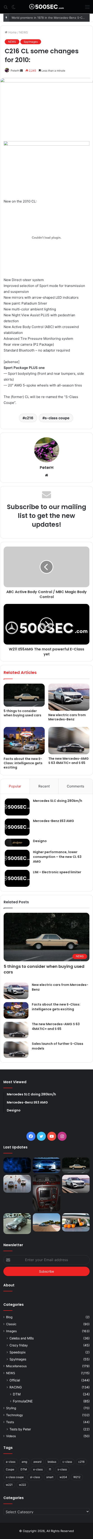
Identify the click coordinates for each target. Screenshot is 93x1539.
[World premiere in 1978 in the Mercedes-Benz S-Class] (17, 1184)
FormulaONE (23, 1401)
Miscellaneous (16, 1366)
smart (49, 1477)
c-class (67, 1461)
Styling (11, 1408)
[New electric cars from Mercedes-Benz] (68, 697)
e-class (38, 1469)
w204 (63, 1477)
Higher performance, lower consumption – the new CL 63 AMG (57, 857)
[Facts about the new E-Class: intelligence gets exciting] (24, 740)
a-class (10, 1461)
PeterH (15, 70)
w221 (9, 1484)
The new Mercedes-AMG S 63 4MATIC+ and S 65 (68, 760)
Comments (75, 786)
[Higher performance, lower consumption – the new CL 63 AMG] (17, 858)
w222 (22, 1484)
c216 (29, 418)
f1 (50, 1469)
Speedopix (17, 1352)
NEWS (23, 32)
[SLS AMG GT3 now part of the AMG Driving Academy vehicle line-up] (46, 1222)
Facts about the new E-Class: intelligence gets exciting (23, 763)
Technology (14, 1415)
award (37, 1461)
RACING (15, 1387)
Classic (11, 1324)
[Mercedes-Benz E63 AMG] (17, 827)
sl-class (35, 1477)
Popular (15, 786)
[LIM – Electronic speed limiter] (17, 878)
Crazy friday (18, 1345)
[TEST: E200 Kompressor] (17, 1223)
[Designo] (17, 843)
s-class (62, 1469)
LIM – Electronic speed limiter (57, 872)
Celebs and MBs (21, 1338)
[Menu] (87, 8)
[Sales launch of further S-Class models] (16, 1049)
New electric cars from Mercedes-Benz (67, 717)
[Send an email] (21, 70)
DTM (17, 1394)
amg (24, 1461)
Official (14, 1380)
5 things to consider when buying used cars (22, 713)
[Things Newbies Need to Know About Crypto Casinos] (17, 1165)
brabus (52, 1461)
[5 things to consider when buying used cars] (24, 695)
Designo (40, 841)
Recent (44, 786)
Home (12, 32)
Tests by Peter (20, 1429)
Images (11, 1331)
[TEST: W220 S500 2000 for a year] (46, 1193)
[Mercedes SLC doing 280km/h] (17, 807)
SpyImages (31, 41)
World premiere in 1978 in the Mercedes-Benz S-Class (50, 17)
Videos (11, 1436)
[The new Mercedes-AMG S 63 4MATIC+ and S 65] (68, 740)
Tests (10, 1422)
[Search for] (5, 8)
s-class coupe (57, 418)
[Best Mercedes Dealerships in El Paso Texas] (46, 1165)
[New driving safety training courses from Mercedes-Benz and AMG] (76, 1222)
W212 (76, 1477)
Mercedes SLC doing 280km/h (57, 801)
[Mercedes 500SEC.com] (46, 6)
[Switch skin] (13, 8)
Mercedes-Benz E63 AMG (53, 821)
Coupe (10, 1469)
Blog (9, 1317)
